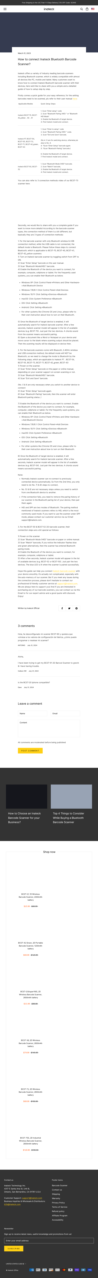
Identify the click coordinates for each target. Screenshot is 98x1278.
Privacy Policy (58, 1202)
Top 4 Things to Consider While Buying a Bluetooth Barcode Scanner (68, 818)
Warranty (56, 1198)
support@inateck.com (67, 583)
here (75, 98)
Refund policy (58, 1211)
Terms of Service (59, 1207)
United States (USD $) (15, 1264)
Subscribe (14, 1249)
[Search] (81, 9)
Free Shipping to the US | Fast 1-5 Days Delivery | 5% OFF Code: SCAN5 (49, 3)
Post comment (30, 751)
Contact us (57, 1190)
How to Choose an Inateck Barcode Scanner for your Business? (24, 818)
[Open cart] (87, 9)
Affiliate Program (59, 1215)
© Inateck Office (12, 1270)
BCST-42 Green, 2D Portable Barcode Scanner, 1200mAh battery (30, 946)
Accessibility (57, 1220)
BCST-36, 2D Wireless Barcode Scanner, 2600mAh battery (30, 1043)
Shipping (56, 1194)
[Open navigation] (5, 9)
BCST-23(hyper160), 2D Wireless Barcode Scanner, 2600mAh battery (30, 994)
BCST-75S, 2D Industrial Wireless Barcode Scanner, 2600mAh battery (30, 1141)
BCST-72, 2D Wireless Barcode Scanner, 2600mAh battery (30, 1092)
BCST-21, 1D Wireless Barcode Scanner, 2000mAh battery (30, 897)
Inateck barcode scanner (64, 571)
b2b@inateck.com (12, 1204)
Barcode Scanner (59, 1185)
